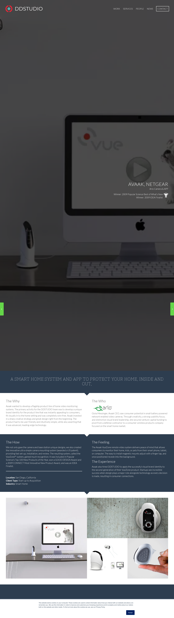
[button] (46, 538)
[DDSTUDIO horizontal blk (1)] (23, 8)
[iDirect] (172, 309)
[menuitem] (117, 8)
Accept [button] (130, 613)
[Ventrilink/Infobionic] (2, 309)
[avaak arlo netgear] (109, 408)
